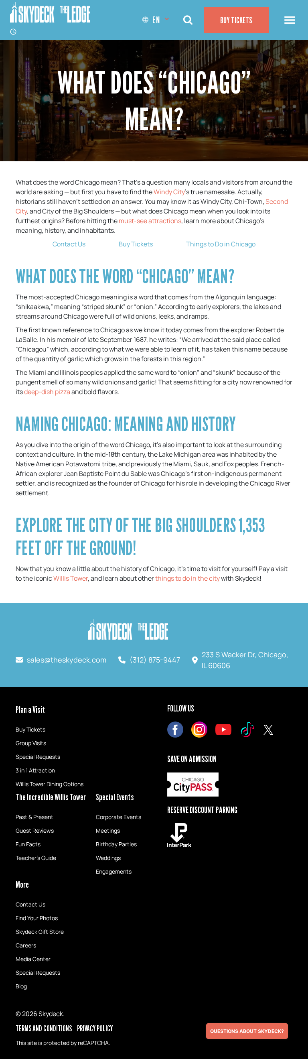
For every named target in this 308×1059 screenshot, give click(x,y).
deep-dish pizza (47, 391)
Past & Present (34, 817)
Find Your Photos (37, 918)
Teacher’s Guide (36, 858)
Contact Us (69, 244)
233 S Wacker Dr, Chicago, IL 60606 (245, 660)
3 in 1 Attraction (35, 770)
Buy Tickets (236, 20)
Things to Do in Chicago (220, 244)
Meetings (108, 830)
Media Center (33, 959)
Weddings (108, 858)
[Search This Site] (188, 20)
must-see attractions (150, 220)
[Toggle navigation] (289, 20)
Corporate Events (118, 817)
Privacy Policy (95, 1028)
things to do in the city (187, 578)
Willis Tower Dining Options (49, 784)
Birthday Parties (116, 844)
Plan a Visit (30, 709)
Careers (26, 945)
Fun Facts (28, 844)
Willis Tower (70, 578)
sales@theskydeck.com (66, 660)
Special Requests (38, 756)
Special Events (115, 797)
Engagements (114, 871)
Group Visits (31, 743)
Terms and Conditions (44, 1028)
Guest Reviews (35, 830)
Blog (21, 986)
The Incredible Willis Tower (51, 797)
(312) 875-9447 (155, 660)
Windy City (169, 191)
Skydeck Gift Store (40, 931)
